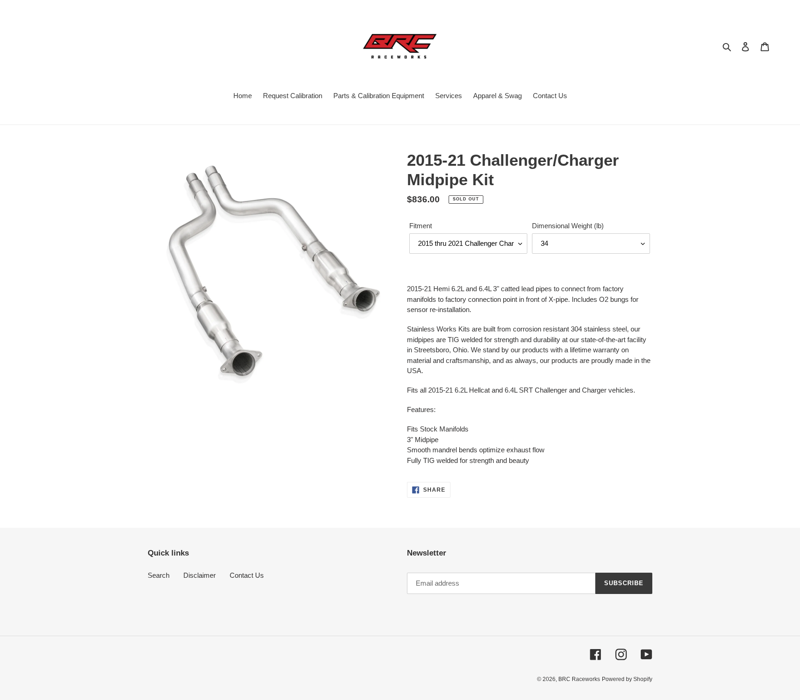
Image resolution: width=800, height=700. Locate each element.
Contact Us (247, 575)
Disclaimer (199, 575)
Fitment (420, 226)
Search (158, 575)
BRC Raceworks (579, 679)
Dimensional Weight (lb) (568, 226)
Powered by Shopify (627, 679)
